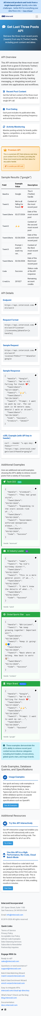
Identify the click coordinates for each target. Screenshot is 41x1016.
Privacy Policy (7, 933)
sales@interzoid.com (10, 961)
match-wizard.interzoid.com (13, 976)
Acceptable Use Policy (10, 936)
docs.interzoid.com (9, 1005)
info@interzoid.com (15, 915)
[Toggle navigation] (37, 16)
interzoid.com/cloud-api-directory (15, 990)
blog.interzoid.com (9, 998)
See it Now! (28, 11)
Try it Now (8, 843)
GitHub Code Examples (10, 939)
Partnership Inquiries (10, 947)
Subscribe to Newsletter (11, 944)
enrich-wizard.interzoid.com (13, 983)
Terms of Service (8, 930)
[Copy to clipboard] (35, 304)
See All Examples (10, 805)
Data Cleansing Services (11, 942)
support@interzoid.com (11, 969)
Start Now (8, 888)
